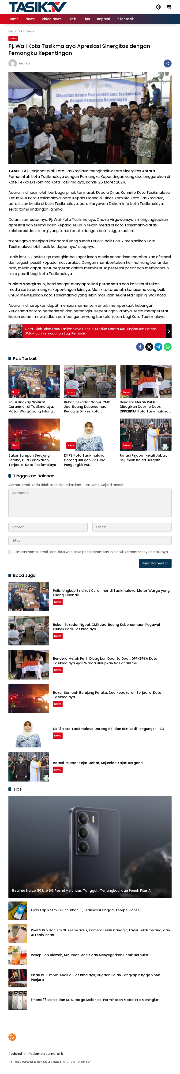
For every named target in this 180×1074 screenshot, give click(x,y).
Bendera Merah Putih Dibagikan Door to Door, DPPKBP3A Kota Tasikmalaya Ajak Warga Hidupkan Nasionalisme (144, 407)
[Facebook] (140, 347)
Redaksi (24, 63)
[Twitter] (149, 347)
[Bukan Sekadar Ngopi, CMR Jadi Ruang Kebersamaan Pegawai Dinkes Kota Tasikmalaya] (90, 381)
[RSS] (12, 1037)
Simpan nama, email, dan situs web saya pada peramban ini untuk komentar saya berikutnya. (92, 551)
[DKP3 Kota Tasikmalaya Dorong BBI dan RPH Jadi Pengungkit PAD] (90, 435)
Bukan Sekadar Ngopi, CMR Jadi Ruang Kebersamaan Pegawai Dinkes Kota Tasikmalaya (87, 407)
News (13, 38)
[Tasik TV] (49, 6)
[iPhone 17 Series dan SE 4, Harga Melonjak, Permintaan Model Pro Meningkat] (17, 1000)
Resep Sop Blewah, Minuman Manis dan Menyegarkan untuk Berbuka (89, 955)
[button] (158, 7)
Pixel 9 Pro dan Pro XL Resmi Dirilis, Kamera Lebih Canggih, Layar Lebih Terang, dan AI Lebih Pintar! (100, 932)
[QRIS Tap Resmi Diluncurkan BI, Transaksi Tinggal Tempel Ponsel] (17, 910)
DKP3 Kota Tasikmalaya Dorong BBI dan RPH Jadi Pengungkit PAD (85, 460)
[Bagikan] (168, 63)
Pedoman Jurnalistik (45, 1053)
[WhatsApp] (168, 347)
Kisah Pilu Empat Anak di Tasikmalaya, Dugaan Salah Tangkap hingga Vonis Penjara (96, 977)
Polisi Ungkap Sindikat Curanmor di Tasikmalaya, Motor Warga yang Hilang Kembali (31, 407)
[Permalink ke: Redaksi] (13, 63)
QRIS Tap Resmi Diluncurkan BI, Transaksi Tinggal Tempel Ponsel (86, 910)
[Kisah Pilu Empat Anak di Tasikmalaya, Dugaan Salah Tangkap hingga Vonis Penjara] (17, 978)
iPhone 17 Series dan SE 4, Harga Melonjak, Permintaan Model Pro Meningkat (95, 1000)
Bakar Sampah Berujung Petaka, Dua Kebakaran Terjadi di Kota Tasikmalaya (32, 460)
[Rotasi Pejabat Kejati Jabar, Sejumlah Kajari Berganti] (146, 435)
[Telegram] (158, 347)
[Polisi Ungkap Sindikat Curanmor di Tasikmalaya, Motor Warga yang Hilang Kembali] (34, 381)
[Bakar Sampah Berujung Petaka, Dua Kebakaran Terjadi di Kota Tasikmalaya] (34, 435)
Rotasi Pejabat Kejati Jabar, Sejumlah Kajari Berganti (143, 457)
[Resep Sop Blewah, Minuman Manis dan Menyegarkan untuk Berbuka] (17, 955)
